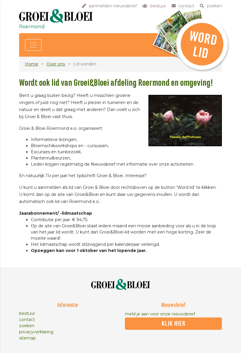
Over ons (55, 64)
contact (27, 319)
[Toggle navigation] (33, 45)
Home (31, 64)
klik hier (173, 323)
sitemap (27, 338)
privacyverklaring (36, 331)
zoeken (26, 325)
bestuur (27, 313)
